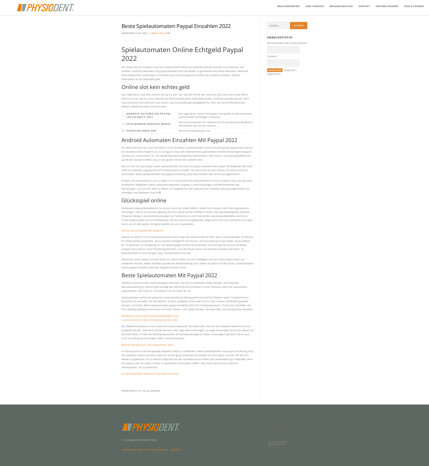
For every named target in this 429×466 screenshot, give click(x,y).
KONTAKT (364, 6)
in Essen (277, 444)
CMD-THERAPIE (315, 6)
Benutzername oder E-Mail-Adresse (287, 43)
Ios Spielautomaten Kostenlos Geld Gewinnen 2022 (150, 373)
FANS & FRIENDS (414, 6)
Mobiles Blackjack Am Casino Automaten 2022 (147, 344)
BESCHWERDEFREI (288, 6)
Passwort (272, 56)
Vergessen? (290, 70)
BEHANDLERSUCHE (341, 6)
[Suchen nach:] (278, 25)
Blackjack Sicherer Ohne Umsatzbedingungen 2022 (150, 315)
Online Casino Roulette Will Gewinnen (142, 230)
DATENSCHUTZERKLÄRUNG (153, 449)
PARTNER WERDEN (387, 6)
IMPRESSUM (129, 449)
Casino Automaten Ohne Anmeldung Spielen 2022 (149, 319)
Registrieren (274, 74)
